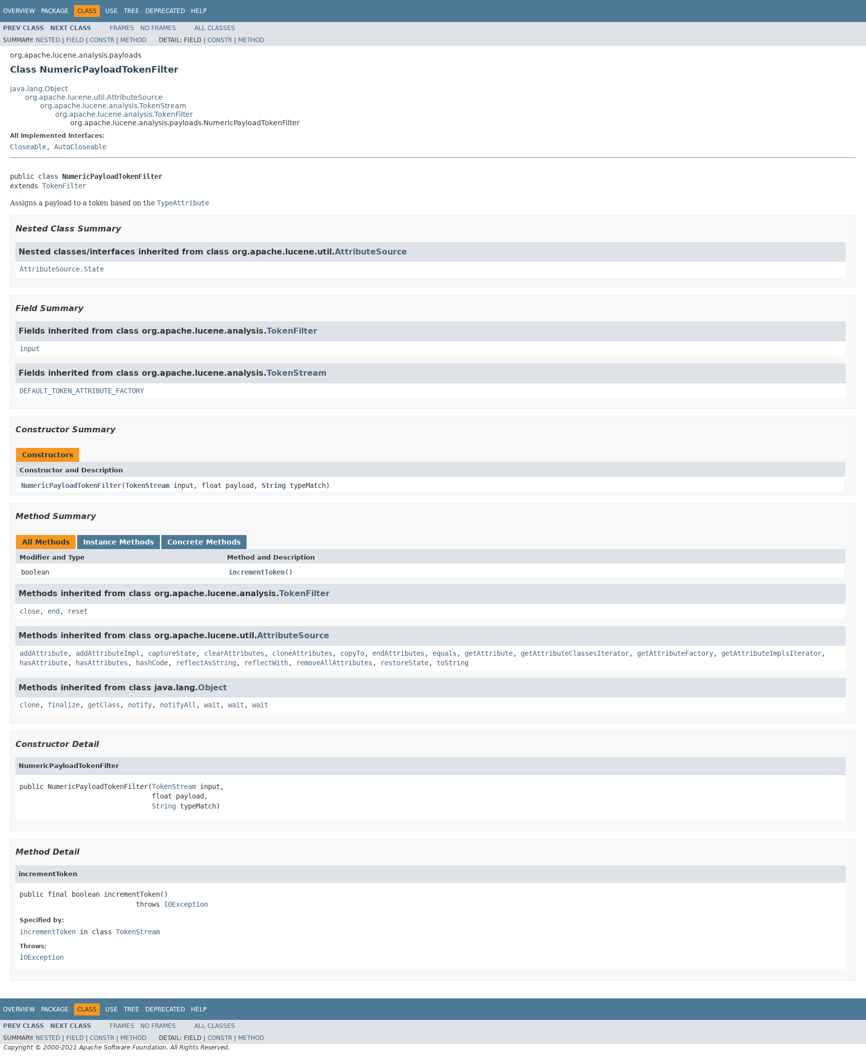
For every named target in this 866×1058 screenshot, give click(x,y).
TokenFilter (64, 186)
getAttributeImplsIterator (771, 653)
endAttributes (398, 653)
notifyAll (178, 705)
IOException (186, 904)
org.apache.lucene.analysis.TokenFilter (124, 114)
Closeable (28, 147)
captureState (172, 653)
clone (30, 705)
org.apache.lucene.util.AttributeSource (94, 97)
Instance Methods (118, 542)
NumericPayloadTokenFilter (71, 485)
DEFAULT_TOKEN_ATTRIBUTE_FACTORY (82, 391)
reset (78, 611)
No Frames (158, 28)
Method (133, 40)
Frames (122, 28)
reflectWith (266, 663)
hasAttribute (44, 663)
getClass (104, 705)
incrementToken (257, 572)
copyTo (352, 653)
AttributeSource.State (62, 269)
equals (444, 653)
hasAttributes (102, 663)
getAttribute (489, 653)
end (54, 611)
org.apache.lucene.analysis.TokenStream (113, 106)
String (274, 485)
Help (198, 11)
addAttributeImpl (108, 653)
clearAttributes (234, 653)
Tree (131, 11)
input (30, 349)
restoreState (404, 663)
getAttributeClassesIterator (575, 653)
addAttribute (44, 653)
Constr (102, 40)
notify (140, 705)
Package (55, 11)
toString (453, 663)
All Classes (214, 28)
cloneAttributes (302, 653)
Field (75, 40)
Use (111, 11)
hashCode (152, 663)
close (30, 611)
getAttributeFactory (675, 653)
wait (212, 705)
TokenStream (297, 373)
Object (212, 687)
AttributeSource (371, 251)
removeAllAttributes (334, 663)
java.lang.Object (39, 89)
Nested (48, 40)
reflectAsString (206, 663)
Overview (19, 11)
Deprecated (165, 11)
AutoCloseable (80, 147)
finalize (64, 705)
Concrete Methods (204, 542)
